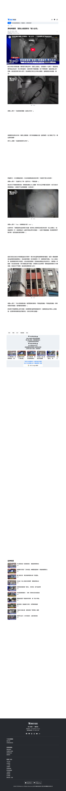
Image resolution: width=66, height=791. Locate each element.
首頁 (8, 25)
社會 (11, 25)
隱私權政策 (9, 749)
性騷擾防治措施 (10, 751)
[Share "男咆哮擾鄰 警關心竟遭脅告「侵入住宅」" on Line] (54, 19)
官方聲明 (8, 775)
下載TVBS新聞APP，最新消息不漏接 (33, 361)
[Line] (29, 733)
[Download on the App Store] (28, 782)
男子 (17, 332)
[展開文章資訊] (57, 32)
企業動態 (8, 763)
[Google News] (39, 733)
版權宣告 (8, 754)
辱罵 (13, 332)
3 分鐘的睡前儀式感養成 (33, 341)
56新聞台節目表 (10, 742)
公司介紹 (8, 761)
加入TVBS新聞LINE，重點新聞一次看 (33, 363)
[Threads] (31, 733)
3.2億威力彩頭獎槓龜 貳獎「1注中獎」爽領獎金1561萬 (22, 23)
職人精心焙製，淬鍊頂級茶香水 (33, 340)
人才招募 (8, 765)
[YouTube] (37, 733)
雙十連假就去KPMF (33, 345)
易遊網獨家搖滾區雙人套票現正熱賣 (33, 347)
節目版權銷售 (9, 770)
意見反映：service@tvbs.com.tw (33, 728)
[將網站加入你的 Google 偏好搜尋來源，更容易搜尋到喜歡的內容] (33, 365)
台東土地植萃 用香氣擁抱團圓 (33, 338)
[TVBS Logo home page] (12, 19)
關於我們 (8, 741)
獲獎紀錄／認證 (10, 777)
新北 (27, 332)
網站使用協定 (9, 753)
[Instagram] (34, 733)
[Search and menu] (57, 19)
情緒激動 (22, 332)
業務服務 (8, 774)
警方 (9, 332)
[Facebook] (26, 733)
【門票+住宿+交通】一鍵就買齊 (33, 348)
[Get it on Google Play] (37, 782)
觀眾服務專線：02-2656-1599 (33, 730)
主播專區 (8, 766)
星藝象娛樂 (9, 768)
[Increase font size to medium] (52, 19)
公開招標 (8, 772)
